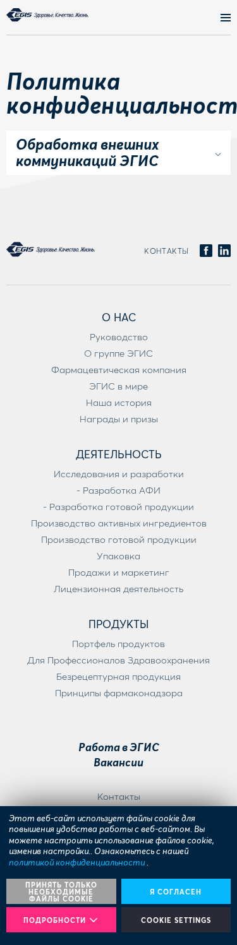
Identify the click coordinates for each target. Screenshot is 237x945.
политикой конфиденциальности (78, 862)
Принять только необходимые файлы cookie (61, 891)
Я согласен (176, 891)
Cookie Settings (176, 920)
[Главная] (47, 14)
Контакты (166, 251)
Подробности (54, 920)
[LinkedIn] (224, 251)
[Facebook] (206, 251)
